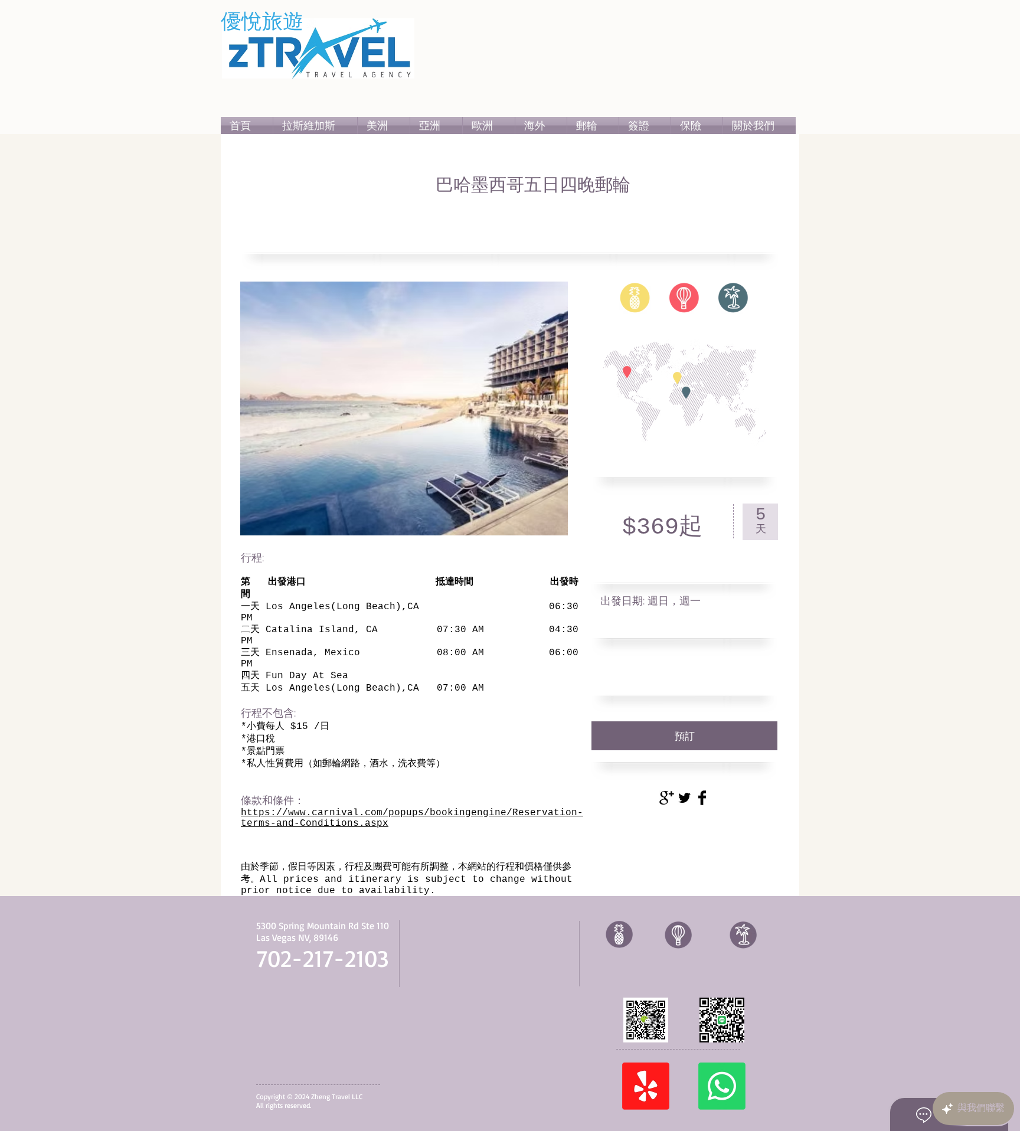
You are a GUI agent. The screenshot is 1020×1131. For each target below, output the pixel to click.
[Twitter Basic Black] (684, 797)
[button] (384, 125)
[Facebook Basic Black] (702, 797)
